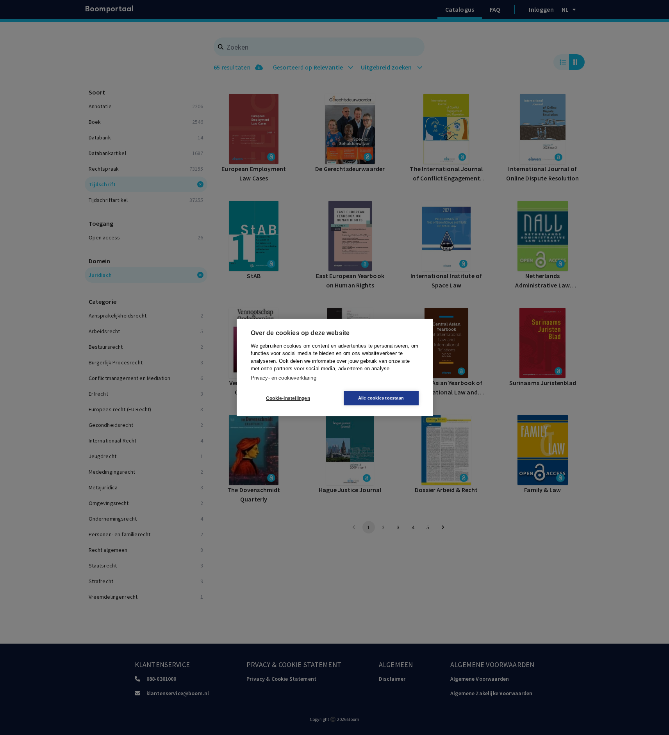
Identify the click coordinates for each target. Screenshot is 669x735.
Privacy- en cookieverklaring (283, 378)
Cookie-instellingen (288, 398)
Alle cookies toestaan (381, 398)
